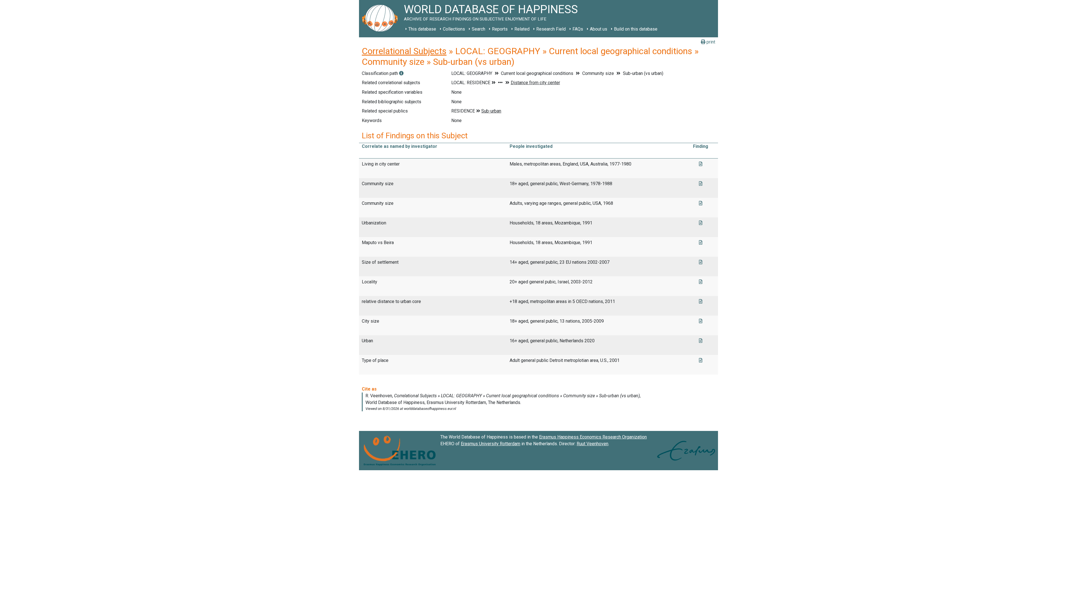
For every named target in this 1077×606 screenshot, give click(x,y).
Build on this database (635, 29)
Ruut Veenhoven (592, 443)
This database (422, 29)
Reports (500, 29)
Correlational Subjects (404, 51)
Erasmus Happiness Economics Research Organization (593, 437)
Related (522, 29)
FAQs (577, 29)
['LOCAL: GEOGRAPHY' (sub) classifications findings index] (401, 73)
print (710, 42)
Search (478, 29)
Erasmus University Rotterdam (490, 443)
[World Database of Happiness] (381, 18)
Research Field (551, 29)
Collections (454, 29)
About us (598, 29)
